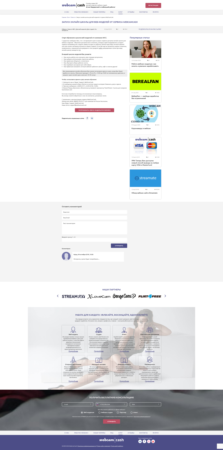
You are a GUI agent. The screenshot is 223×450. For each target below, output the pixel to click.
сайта (100, 48)
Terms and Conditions (117, 446)
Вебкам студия (107, 412)
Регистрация (153, 5)
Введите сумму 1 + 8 (68, 237)
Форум (156, 12)
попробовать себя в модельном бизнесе (94, 110)
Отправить (119, 245)
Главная (64, 17)
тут (80, 50)
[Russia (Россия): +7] (98, 404)
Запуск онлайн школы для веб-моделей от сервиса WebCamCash (94, 17)
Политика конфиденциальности (87, 446)
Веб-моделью (89, 412)
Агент (135, 412)
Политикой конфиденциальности (142, 416)
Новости (73, 17)
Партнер (123, 412)
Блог (68, 17)
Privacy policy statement (103, 446)
